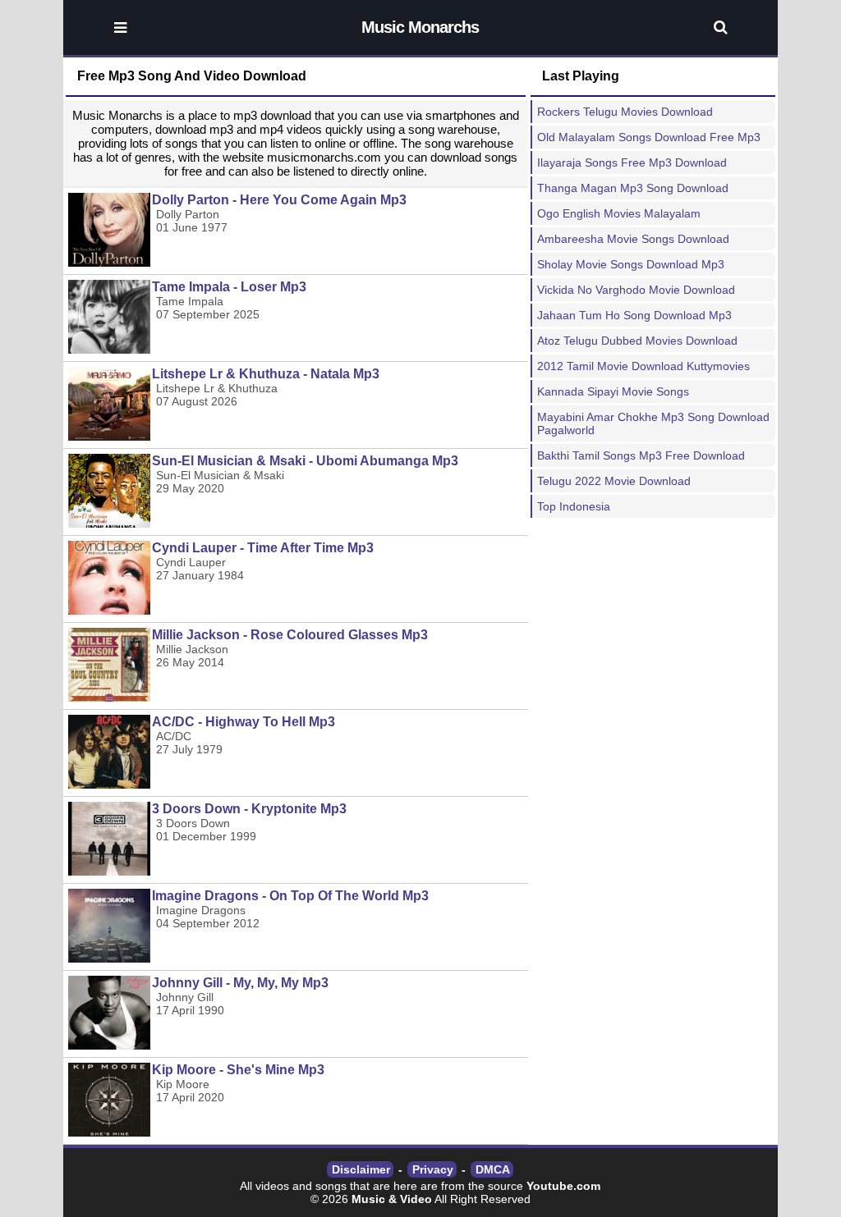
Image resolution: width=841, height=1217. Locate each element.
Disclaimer (361, 1169)
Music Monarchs (420, 27)
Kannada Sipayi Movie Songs (613, 391)
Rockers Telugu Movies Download (625, 111)
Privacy (432, 1169)
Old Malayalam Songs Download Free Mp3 (649, 137)
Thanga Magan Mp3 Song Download (632, 187)
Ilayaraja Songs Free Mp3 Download (632, 162)
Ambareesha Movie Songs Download (633, 238)
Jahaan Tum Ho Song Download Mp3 (634, 315)
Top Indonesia (573, 506)
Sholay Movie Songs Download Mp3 (630, 264)
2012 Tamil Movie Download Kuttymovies (643, 366)
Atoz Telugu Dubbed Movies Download (637, 340)
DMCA (493, 1169)
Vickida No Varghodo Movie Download (636, 289)
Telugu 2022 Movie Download (614, 480)
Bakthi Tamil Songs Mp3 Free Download (641, 455)
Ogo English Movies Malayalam (619, 213)
